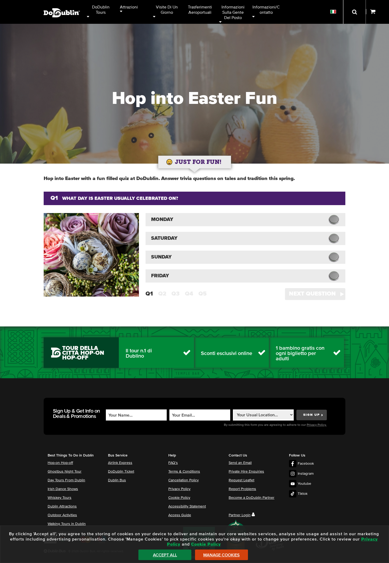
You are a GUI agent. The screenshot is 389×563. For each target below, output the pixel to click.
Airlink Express (120, 463)
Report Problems (242, 489)
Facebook (306, 463)
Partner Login (240, 515)
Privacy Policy (179, 489)
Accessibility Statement (187, 506)
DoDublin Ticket (121, 471)
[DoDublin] (62, 4)
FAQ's (173, 463)
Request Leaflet (241, 480)
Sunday (161, 257)
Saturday (164, 238)
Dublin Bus (117, 480)
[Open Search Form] (354, 12)
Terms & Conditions (184, 471)
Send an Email (240, 463)
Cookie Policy (179, 498)
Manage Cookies (221, 555)
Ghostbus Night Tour (65, 471)
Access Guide (179, 515)
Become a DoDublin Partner (251, 498)
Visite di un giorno (167, 10)
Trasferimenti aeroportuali (200, 10)
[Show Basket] (377, 12)
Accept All (165, 555)
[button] (315, 294)
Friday (160, 275)
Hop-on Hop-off (60, 463)
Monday (162, 219)
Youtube (304, 484)
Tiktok (302, 494)
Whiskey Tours (59, 498)
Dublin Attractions (62, 506)
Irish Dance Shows (63, 489)
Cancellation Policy (183, 480)
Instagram (306, 474)
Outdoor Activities (62, 515)
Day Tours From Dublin (66, 480)
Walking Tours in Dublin (67, 524)
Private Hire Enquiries (246, 471)
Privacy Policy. (317, 425)
